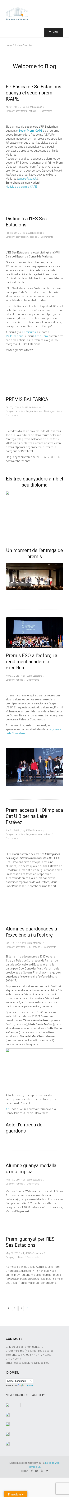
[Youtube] (42, 1470)
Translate (29, 1385)
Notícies (32, 111)
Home (9, 45)
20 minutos (29, 332)
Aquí (8, 1109)
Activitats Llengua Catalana (29, 834)
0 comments (46, 111)
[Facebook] (32, 1470)
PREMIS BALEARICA (27, 399)
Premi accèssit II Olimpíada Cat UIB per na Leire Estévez (34, 816)
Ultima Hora (40, 336)
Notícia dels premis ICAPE (21, 186)
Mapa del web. (52, 1463)
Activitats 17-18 (23, 947)
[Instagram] (36, 1470)
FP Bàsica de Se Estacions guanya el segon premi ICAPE (33, 93)
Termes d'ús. (34, 1467)
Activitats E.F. (22, 237)
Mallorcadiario (14, 336)
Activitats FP (22, 111)
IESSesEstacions (33, 107)
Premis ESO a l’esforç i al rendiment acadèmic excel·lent (32, 662)
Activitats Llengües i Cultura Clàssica (33, 411)
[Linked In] (47, 1470)
